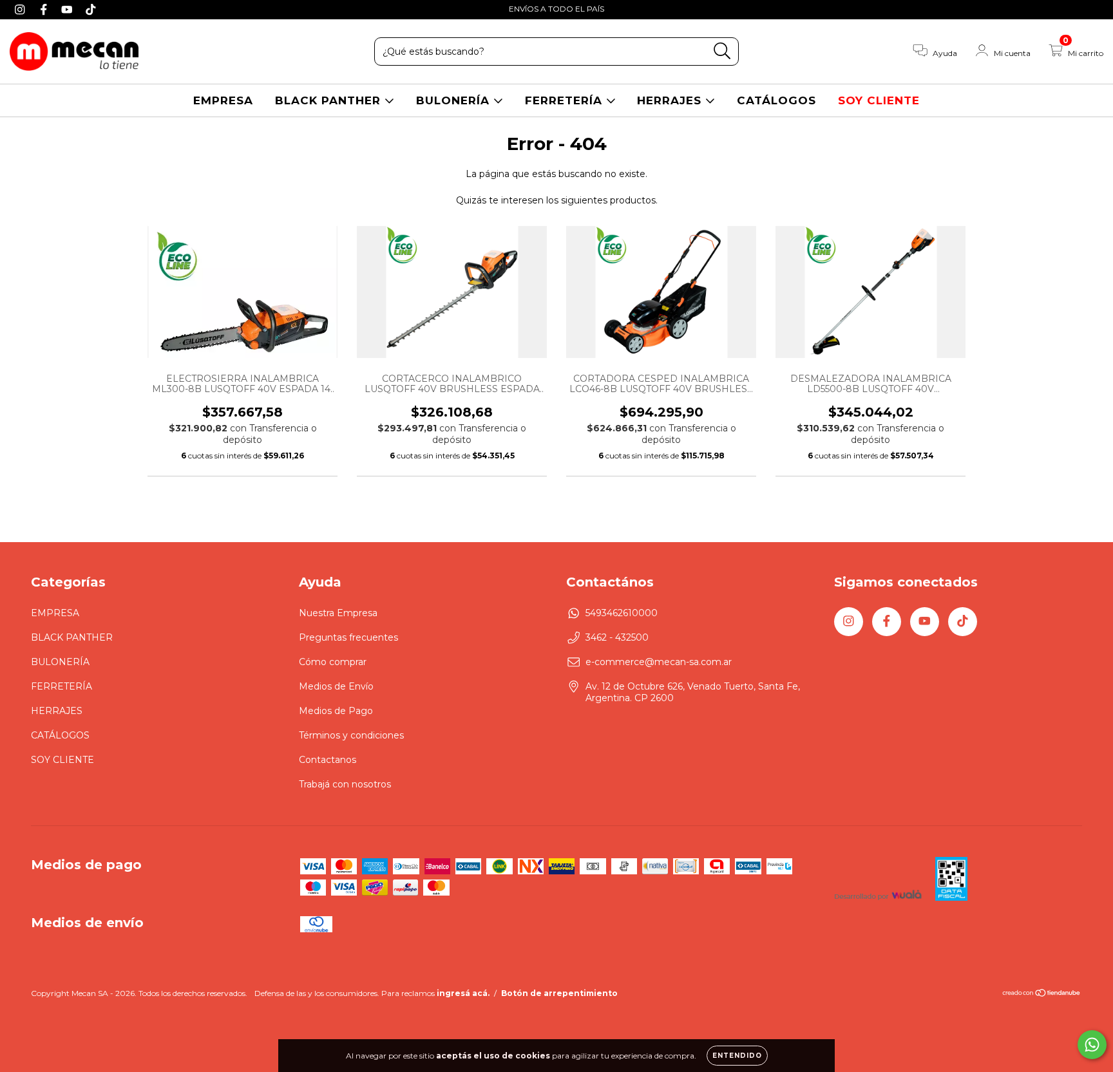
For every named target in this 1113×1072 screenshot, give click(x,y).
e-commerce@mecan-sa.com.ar (658, 662)
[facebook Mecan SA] (45, 9)
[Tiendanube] (1042, 994)
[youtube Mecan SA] (69, 9)
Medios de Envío (336, 686)
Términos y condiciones (351, 735)
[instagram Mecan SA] (21, 9)
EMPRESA (223, 100)
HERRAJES (671, 100)
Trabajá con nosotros (345, 784)
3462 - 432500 (617, 637)
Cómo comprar (332, 662)
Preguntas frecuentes (348, 637)
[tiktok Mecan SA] (91, 9)
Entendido (737, 1055)
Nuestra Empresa (338, 613)
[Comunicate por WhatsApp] (1092, 1044)
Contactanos (327, 760)
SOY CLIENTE (879, 100)
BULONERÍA (454, 100)
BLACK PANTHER (330, 100)
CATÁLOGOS (776, 100)
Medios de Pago (336, 711)
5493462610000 (621, 613)
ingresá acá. (463, 993)
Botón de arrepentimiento (559, 993)
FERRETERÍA (565, 100)
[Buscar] (722, 51)
